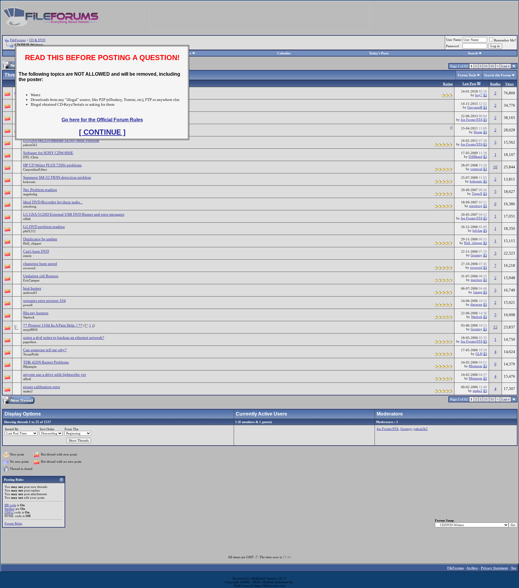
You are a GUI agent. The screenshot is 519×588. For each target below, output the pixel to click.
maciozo (476, 280)
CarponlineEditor (35, 169)
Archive (472, 568)
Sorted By (12, 429)
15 (495, 327)
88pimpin (30, 366)
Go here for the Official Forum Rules (102, 119)
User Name (453, 39)
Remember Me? (505, 40)
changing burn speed (40, 263)
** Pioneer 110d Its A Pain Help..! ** (53, 325)
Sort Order (47, 429)
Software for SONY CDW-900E (48, 153)
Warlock (29, 317)
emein (27, 255)
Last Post (469, 83)
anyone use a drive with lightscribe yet (54, 374)
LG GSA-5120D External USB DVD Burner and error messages (73, 214)
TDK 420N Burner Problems (46, 362)
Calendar (284, 53)
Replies (495, 84)
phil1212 (29, 231)
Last (505, 66)
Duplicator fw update (40, 239)
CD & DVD (37, 40)
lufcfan (477, 230)
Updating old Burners (40, 276)
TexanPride (31, 354)
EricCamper (31, 280)
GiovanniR (474, 107)
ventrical (476, 169)
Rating (448, 84)
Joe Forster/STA (471, 119)
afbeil (27, 379)
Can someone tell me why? (45, 350)
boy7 (478, 95)
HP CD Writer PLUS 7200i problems (52, 165)
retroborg (29, 206)
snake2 (28, 391)
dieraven (476, 304)
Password (452, 46)
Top (513, 568)
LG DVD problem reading (44, 226)
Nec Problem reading (40, 189)
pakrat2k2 (30, 145)
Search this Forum (497, 75)
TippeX (477, 193)
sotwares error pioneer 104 (44, 300)
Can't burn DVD (36, 251)
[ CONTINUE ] (102, 132)
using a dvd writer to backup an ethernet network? (63, 337)
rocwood (29, 268)
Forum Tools (467, 75)
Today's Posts (379, 53)
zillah (27, 219)
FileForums (18, 40)
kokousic (29, 182)
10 (495, 167)
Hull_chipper (32, 243)
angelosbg (30, 194)
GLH (478, 353)
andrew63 (30, 292)
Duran (478, 132)
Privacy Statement (494, 568)
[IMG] (9, 512)
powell (27, 305)
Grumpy (476, 255)
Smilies (9, 508)
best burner (32, 288)
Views (509, 84)
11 (486, 66)
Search (473, 53)
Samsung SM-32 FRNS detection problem (57, 177)
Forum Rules (13, 523)
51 (492, 66)
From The (71, 429)
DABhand (475, 156)
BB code (10, 505)
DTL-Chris (30, 157)
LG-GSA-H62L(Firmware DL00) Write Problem (61, 140)
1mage (477, 292)
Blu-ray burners (35, 313)
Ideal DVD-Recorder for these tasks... (53, 202)
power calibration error (41, 387)
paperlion (29, 342)
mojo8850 (30, 329)
